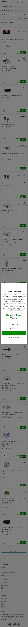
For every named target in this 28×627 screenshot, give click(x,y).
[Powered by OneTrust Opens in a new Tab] (21, 341)
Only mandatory (14, 328)
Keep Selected (14, 324)
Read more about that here (16, 310)
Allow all (14, 333)
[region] (14, 313)
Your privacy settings (14, 337)
